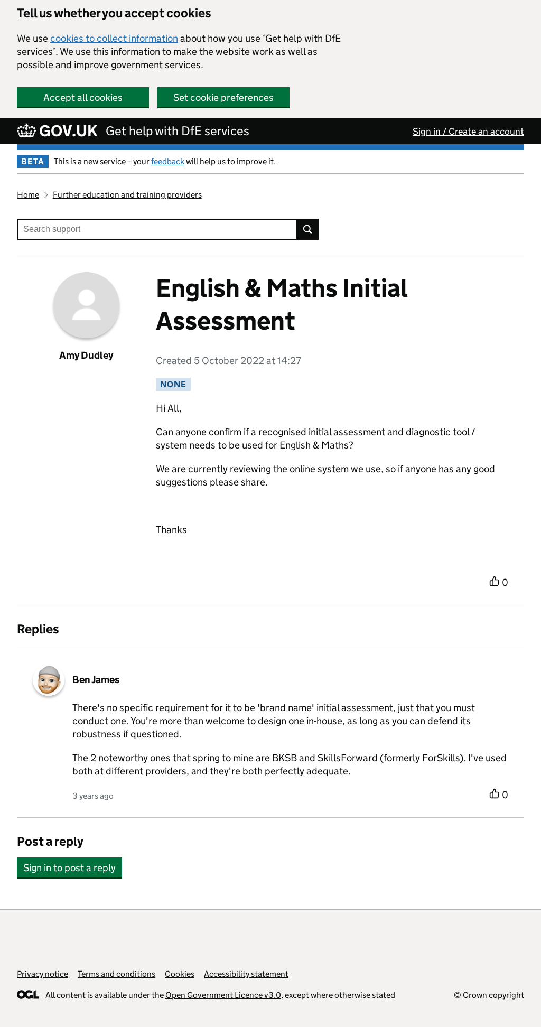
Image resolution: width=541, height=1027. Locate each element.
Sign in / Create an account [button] (468, 131)
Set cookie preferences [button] (223, 97)
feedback (167, 161)
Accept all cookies (83, 97)
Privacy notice (42, 974)
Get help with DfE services (177, 130)
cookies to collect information (114, 38)
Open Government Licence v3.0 (223, 995)
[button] (69, 862)
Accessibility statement (246, 974)
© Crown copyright (489, 995)
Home (28, 195)
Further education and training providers (127, 195)
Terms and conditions (116, 974)
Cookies (179, 974)
